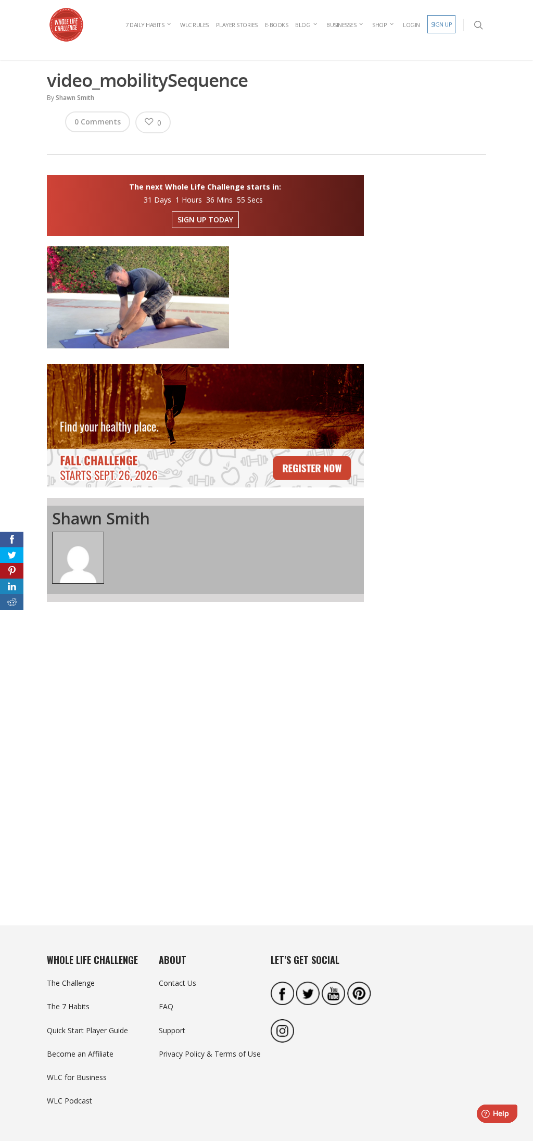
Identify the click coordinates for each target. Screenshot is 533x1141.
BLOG (302, 25)
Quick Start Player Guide (87, 1030)
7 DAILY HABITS (144, 25)
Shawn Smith (75, 97)
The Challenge (71, 983)
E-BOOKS (276, 25)
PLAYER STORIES (237, 25)
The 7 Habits (68, 1006)
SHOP (379, 25)
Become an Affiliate (80, 1054)
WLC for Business (77, 1077)
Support (172, 1030)
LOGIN (411, 25)
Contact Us (177, 983)
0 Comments (97, 122)
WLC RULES (194, 25)
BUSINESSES (341, 25)
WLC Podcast (69, 1101)
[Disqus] (205, 745)
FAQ (166, 1006)
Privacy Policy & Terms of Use (210, 1054)
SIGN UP (441, 24)
